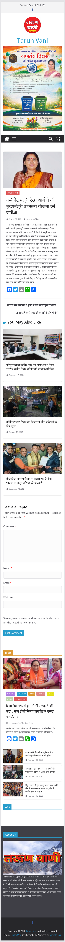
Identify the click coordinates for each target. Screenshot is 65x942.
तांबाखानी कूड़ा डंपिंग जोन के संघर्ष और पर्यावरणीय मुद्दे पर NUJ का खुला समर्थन (40, 770)
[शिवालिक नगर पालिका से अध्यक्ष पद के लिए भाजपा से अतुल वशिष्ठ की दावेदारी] (32, 445)
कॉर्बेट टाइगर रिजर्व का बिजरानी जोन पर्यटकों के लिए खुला (31, 424)
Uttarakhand (13, 193)
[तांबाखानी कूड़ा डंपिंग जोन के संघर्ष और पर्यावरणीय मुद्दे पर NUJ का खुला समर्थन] (13, 772)
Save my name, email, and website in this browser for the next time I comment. (31, 620)
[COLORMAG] (32, 842)
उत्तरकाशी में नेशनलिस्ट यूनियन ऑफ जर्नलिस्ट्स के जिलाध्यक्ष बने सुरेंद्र (39, 754)
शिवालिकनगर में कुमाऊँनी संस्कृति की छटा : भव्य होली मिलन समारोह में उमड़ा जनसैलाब (30, 711)
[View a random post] (58, 139)
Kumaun (41, 694)
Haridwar (22, 694)
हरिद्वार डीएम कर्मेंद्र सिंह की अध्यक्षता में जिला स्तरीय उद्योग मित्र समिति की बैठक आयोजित (30, 367)
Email (7, 583)
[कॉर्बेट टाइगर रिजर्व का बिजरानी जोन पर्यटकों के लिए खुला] (32, 388)
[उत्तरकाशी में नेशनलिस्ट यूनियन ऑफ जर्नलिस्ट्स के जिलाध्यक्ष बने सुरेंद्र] (13, 756)
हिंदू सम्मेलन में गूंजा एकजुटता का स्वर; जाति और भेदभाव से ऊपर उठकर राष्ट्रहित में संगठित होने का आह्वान (41, 788)
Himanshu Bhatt (33, 219)
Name (7, 568)
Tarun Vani (32, 40)
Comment (10, 526)
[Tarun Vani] (7, 139)
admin (30, 723)
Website (8, 597)
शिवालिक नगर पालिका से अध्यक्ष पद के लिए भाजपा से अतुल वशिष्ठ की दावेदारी (29, 481)
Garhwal (10, 694)
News (9, 699)
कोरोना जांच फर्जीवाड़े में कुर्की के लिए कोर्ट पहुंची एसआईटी (31, 305)
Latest (50, 694)
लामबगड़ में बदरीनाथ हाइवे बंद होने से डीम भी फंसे (37, 312)
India (32, 694)
